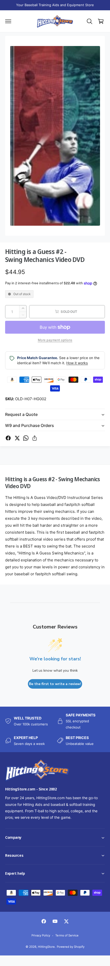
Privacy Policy (40, 935)
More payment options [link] (55, 340)
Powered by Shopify (70, 947)
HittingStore (46, 947)
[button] (0, 965)
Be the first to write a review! (55, 683)
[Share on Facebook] (8, 438)
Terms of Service (66, 935)
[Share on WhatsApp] (26, 438)
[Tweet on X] (17, 438)
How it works (77, 363)
